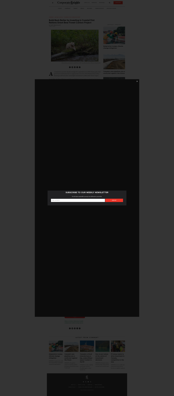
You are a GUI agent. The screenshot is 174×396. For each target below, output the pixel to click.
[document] (87, 198)
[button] (137, 81)
